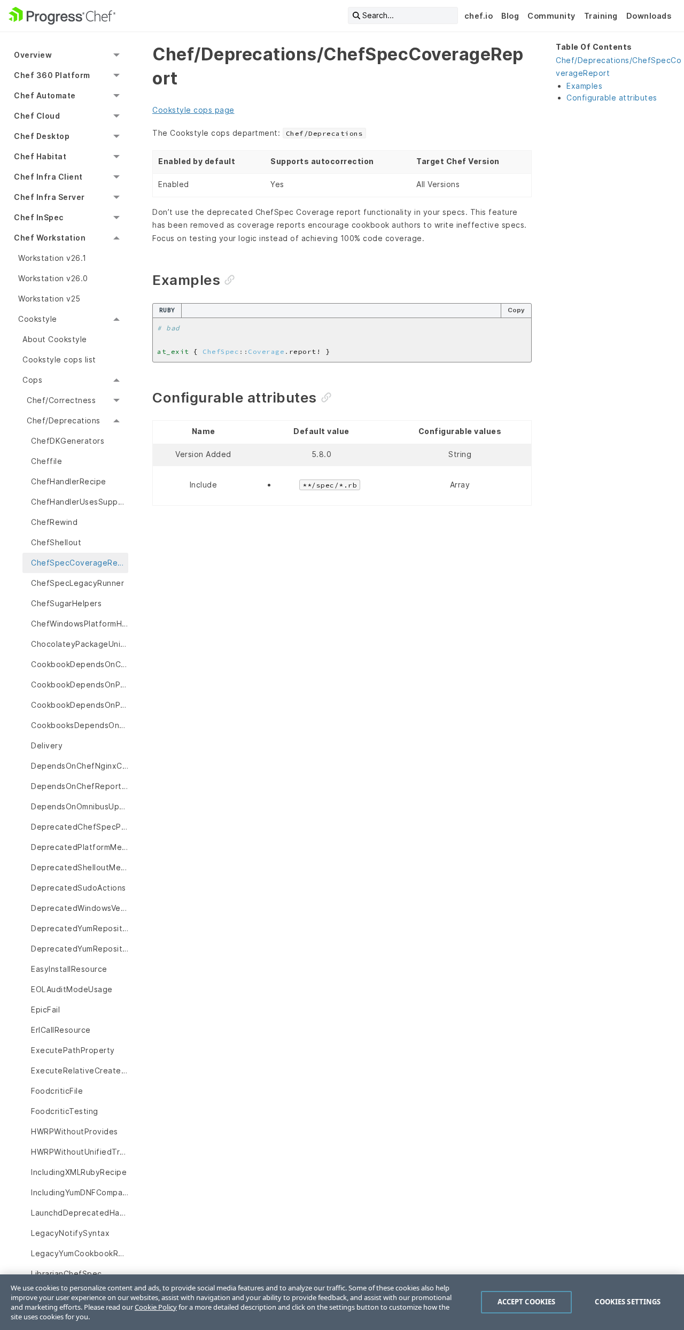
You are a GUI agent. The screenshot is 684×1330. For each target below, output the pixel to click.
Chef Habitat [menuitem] (40, 156)
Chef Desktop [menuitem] (41, 136)
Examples (584, 85)
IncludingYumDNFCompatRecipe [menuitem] (79, 1192)
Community (551, 15)
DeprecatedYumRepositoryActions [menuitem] (79, 928)
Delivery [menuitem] (47, 745)
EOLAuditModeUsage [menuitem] (72, 989)
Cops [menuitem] (32, 379)
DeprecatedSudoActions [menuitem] (78, 887)
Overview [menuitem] (33, 54)
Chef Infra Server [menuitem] (49, 197)
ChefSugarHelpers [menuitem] (66, 603)
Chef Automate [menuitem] (45, 95)
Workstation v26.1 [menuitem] (52, 257)
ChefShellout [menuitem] (56, 542)
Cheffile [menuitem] (46, 461)
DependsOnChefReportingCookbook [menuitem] (79, 786)
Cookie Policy (156, 1307)
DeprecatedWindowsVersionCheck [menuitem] (79, 908)
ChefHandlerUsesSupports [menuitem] (79, 501)
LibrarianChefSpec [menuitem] (66, 1273)
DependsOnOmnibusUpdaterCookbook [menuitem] (79, 806)
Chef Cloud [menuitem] (37, 115)
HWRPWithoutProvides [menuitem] (74, 1131)
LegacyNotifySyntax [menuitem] (70, 1233)
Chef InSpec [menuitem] (39, 217)
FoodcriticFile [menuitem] (57, 1090)
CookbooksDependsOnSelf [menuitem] (79, 725)
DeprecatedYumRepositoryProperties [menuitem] (79, 948)
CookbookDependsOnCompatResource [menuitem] (79, 664)
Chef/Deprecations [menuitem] (63, 420)
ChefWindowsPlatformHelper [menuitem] (79, 623)
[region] (342, 1302)
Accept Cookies (527, 1301)
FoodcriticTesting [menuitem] (64, 1111)
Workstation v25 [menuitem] (49, 298)
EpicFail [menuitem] (45, 1009)
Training (601, 15)
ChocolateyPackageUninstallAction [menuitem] (79, 643)
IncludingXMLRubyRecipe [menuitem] (79, 1172)
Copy (516, 310)
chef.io (478, 15)
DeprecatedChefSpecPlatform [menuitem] (79, 826)
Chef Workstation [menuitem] (50, 237)
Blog (510, 15)
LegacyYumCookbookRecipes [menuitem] (79, 1253)
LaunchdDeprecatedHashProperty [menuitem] (79, 1212)
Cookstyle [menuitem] (37, 318)
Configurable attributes (611, 97)
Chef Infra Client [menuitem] (48, 176)
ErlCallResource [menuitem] (61, 1029)
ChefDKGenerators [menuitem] (67, 440)
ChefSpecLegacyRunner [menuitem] (77, 582)
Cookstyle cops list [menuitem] (59, 359)
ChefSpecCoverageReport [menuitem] (79, 562)
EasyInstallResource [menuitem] (69, 968)
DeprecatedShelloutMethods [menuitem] (79, 867)
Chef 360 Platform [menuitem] (52, 75)
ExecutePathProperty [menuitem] (73, 1050)
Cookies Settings (627, 1301)
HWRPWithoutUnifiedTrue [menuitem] (79, 1151)
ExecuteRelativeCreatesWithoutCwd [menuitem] (79, 1070)
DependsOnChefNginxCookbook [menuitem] (79, 765)
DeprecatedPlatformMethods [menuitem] (79, 847)
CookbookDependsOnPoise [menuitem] (79, 704)
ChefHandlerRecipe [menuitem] (68, 481)
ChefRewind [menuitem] (54, 522)
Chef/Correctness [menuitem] (61, 400)
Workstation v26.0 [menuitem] (53, 278)
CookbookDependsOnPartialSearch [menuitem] (79, 684)
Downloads (649, 15)
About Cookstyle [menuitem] (54, 339)
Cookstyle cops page (193, 109)
